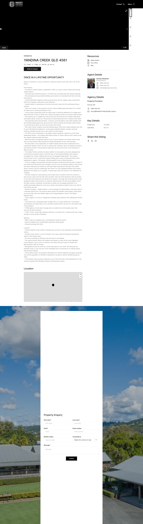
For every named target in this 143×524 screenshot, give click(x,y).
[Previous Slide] (1, 29)
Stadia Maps (66, 301)
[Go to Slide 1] (131, 12)
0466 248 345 (104, 83)
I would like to (76, 437)
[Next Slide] (127, 29)
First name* (47, 420)
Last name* (76, 420)
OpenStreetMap (76, 301)
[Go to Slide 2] (130, 21)
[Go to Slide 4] (130, 39)
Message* (47, 445)
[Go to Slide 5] (130, 48)
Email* (46, 428)
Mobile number (48, 437)
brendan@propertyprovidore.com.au (109, 88)
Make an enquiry (32, 69)
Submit (71, 458)
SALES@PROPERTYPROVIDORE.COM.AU (103, 111)
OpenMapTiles (71, 301)
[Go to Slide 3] (130, 30)
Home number (76, 428)
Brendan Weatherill (102, 79)
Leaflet (63, 301)
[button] (64, 29)
